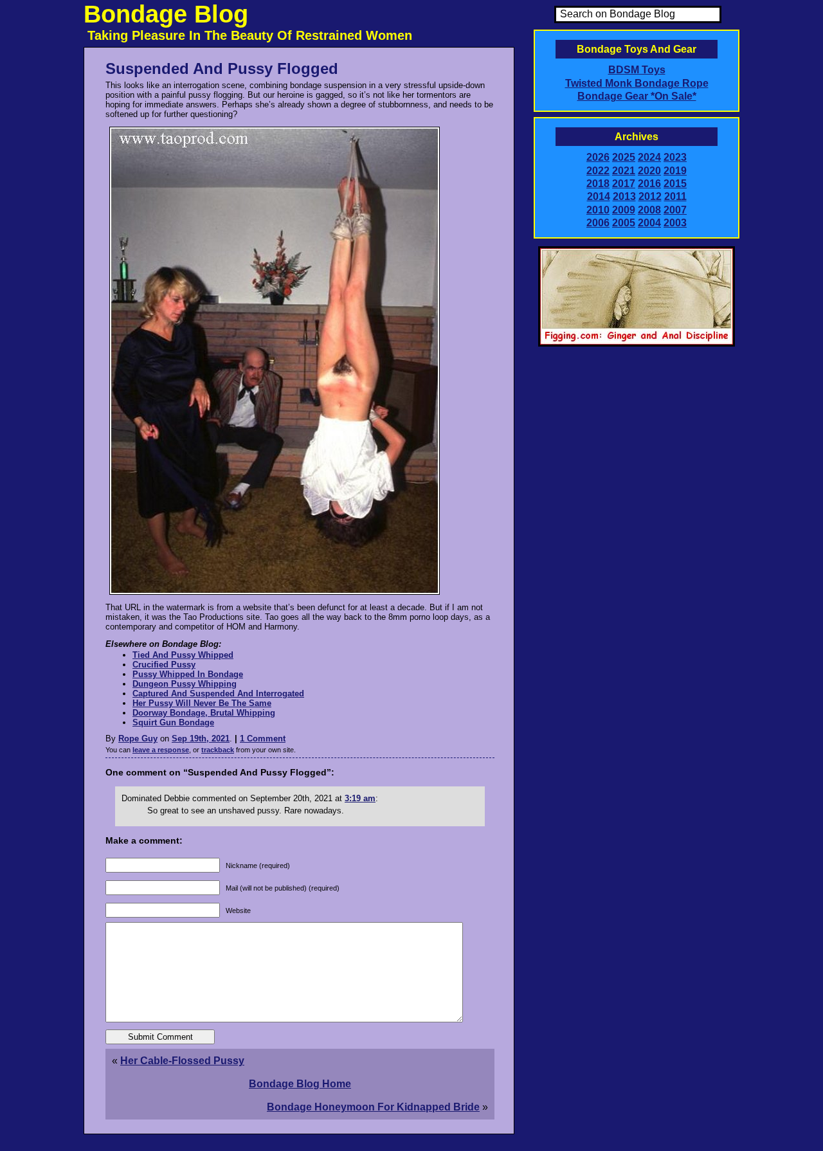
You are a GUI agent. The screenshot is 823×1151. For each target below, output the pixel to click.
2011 (675, 196)
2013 (624, 196)
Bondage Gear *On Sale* (636, 96)
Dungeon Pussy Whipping (184, 684)
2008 (649, 209)
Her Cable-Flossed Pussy (182, 1060)
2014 (598, 196)
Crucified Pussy (163, 664)
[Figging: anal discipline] (636, 344)
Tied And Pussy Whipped (182, 655)
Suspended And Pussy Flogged (221, 68)
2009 (623, 209)
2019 (675, 170)
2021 (623, 170)
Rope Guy (138, 738)
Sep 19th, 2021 (201, 738)
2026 (598, 157)
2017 (623, 183)
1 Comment (262, 738)
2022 (598, 170)
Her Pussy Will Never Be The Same (201, 703)
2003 (675, 222)
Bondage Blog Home (300, 1083)
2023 (675, 157)
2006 (598, 222)
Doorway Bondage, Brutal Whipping (203, 713)
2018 (598, 183)
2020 (649, 170)
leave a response (160, 750)
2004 (649, 222)
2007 (675, 209)
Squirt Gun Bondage (173, 722)
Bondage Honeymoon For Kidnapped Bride (373, 1106)
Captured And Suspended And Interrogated (218, 693)
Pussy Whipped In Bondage (187, 674)
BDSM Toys (636, 69)
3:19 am (360, 798)
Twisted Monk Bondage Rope (637, 83)
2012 (650, 196)
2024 (649, 157)
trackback (217, 750)
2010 (598, 209)
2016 (649, 183)
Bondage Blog (166, 14)
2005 (623, 222)
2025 (623, 157)
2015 (675, 183)
